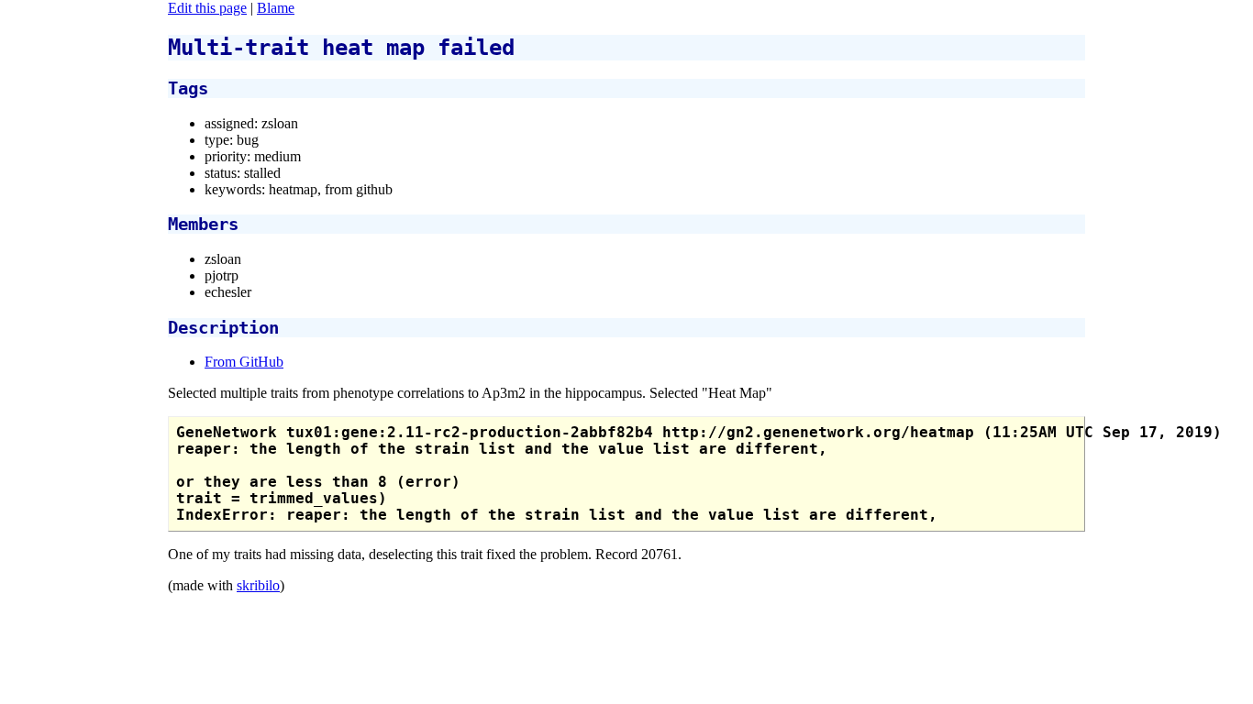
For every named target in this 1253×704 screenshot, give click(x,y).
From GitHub (244, 361)
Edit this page (207, 8)
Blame (275, 8)
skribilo (258, 585)
